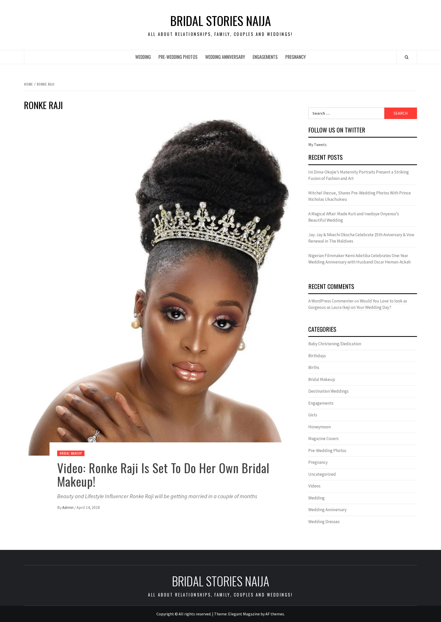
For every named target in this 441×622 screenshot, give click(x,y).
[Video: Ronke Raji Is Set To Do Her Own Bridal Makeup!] (158, 287)
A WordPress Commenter (331, 301)
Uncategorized (322, 474)
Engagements (265, 57)
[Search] (407, 57)
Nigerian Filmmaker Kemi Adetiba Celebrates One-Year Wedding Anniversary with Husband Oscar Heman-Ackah (359, 259)
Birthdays (317, 356)
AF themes (274, 613)
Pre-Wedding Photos (178, 57)
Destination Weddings (328, 391)
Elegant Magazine (244, 613)
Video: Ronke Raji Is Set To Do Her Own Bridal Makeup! (163, 474)
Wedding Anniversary (225, 57)
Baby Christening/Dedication (334, 344)
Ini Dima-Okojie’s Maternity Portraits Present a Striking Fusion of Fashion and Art (358, 175)
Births (313, 367)
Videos (314, 486)
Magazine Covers (323, 438)
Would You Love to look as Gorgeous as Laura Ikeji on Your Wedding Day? (357, 304)
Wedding (143, 57)
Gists (312, 415)
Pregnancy (295, 57)
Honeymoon (319, 427)
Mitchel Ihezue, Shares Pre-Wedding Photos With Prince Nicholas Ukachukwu (359, 196)
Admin (68, 507)
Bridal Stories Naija (220, 21)
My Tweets (317, 144)
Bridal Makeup (71, 453)
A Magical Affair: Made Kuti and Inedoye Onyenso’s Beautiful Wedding (353, 217)
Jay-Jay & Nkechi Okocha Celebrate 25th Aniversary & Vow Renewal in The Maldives (361, 238)
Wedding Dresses (324, 521)
